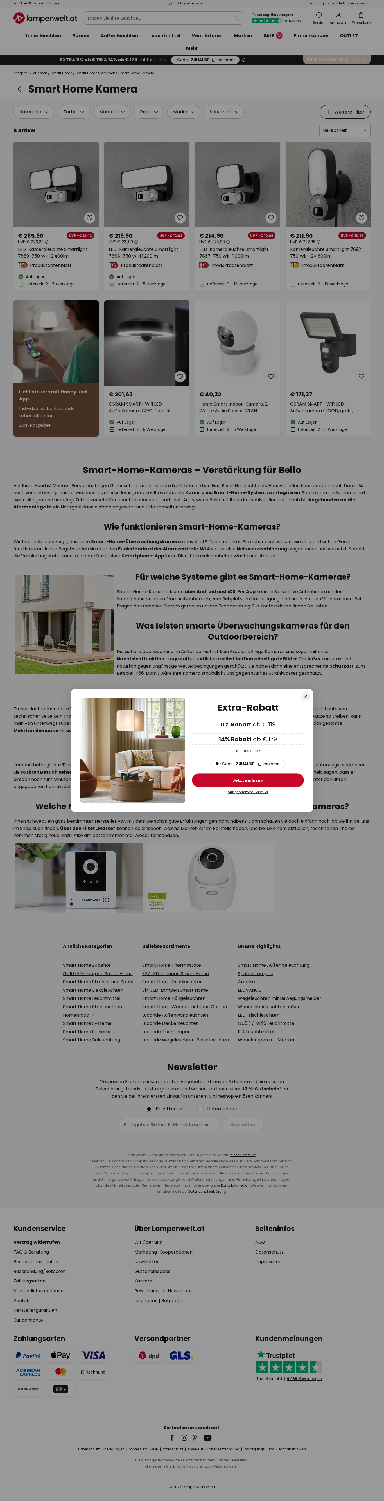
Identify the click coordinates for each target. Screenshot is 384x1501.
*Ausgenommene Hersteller (248, 792)
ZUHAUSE (248, 764)
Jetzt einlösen (247, 781)
